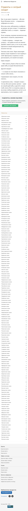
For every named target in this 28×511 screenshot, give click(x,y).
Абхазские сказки (5, 118)
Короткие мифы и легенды (6, 458)
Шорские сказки (5, 416)
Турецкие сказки (5, 369)
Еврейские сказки (5, 200)
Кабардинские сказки (6, 226)
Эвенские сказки (5, 422)
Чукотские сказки (5, 410)
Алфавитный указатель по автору (8, 481)
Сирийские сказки (5, 347)
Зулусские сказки (5, 204)
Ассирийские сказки (5, 147)
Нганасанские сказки (6, 300)
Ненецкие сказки (5, 306)
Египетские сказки (5, 202)
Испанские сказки (5, 220)
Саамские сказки (5, 339)
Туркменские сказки (5, 371)
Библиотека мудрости (8, 490)
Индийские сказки (5, 210)
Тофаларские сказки (5, 365)
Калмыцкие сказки (5, 230)
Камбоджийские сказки (6, 233)
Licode (3, 504)
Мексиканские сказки (6, 290)
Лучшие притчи (4, 451)
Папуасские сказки (5, 329)
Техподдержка (4, 496)
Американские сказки (6, 139)
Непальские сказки (5, 308)
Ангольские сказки (5, 143)
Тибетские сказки (5, 363)
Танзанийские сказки (6, 359)
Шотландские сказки (6, 418)
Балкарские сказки (5, 153)
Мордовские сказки (5, 296)
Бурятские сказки (5, 171)
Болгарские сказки (5, 165)
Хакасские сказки (5, 392)
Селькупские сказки (5, 343)
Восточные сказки (5, 179)
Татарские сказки (5, 361)
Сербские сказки (5, 345)
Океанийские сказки (5, 318)
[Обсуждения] (5, 15)
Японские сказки (5, 439)
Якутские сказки (5, 437)
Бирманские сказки (5, 163)
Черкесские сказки (5, 400)
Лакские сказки (4, 269)
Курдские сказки (5, 265)
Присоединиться (6, 492)
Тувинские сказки (5, 367)
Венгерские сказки (5, 175)
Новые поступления (5, 462)
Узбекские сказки (5, 378)
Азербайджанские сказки (7, 128)
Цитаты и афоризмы (6, 475)
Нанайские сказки (5, 298)
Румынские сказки (5, 335)
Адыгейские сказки (5, 126)
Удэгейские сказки (5, 376)
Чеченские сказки (5, 404)
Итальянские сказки (5, 222)
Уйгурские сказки (5, 380)
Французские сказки (6, 390)
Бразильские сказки (5, 169)
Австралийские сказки (6, 122)
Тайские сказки (4, 357)
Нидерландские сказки (6, 312)
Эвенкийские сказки (5, 420)
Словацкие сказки (5, 349)
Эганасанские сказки (6, 425)
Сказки (2, 465)
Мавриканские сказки (6, 279)
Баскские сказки (5, 155)
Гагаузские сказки (5, 183)
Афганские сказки (5, 149)
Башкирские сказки (5, 157)
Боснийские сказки (5, 167)
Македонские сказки (6, 284)
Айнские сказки (4, 130)
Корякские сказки (5, 255)
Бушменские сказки (5, 173)
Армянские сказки (5, 145)
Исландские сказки (5, 218)
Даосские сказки (5, 190)
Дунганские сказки (5, 198)
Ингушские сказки (5, 206)
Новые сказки (4, 472)
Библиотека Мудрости (10, 1)
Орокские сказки (5, 320)
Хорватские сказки (5, 396)
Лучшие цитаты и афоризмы (7, 477)
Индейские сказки (5, 208)
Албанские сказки (5, 132)
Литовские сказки (5, 277)
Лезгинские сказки (5, 275)
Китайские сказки (5, 249)
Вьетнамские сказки (5, 181)
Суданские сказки (5, 353)
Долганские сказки (5, 196)
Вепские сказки (4, 177)
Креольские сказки (5, 257)
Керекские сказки (5, 245)
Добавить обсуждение (10, 105)
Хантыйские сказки (5, 394)
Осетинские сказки (5, 324)
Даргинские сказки (5, 192)
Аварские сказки (5, 120)
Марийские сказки (5, 288)
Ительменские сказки (6, 224)
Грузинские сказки (5, 188)
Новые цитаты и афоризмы (7, 479)
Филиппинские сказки (6, 386)
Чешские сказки (5, 406)
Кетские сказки (4, 247)
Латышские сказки (5, 273)
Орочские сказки (5, 322)
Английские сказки (5, 141)
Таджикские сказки (5, 355)
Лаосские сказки (5, 271)
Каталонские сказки (5, 243)
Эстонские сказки (5, 431)
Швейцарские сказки (6, 414)
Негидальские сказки (6, 302)
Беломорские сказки (6, 159)
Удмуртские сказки (5, 373)
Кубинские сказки (5, 12)
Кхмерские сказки (5, 267)
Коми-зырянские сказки (6, 251)
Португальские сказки (6, 333)
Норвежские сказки (5, 316)
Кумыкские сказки (5, 263)
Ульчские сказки (5, 384)
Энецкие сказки (4, 427)
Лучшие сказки (4, 470)
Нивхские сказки (5, 310)
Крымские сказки (5, 259)
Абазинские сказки (5, 116)
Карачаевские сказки (6, 239)
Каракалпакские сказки (6, 237)
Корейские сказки (5, 253)
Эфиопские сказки (5, 433)
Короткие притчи (4, 449)
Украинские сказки (5, 382)
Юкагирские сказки (5, 435)
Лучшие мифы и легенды (6, 460)
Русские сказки (4, 337)
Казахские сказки (5, 228)
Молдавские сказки (5, 292)
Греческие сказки (5, 186)
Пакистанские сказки (6, 326)
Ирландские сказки (5, 216)
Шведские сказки (5, 412)
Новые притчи (4, 453)
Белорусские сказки (5, 161)
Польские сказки (5, 331)
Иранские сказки (5, 214)
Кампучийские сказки (6, 235)
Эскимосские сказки (5, 429)
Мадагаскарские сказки (6, 282)
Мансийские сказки (5, 286)
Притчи (3, 446)
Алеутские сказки (5, 134)
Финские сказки (5, 388)
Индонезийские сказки (6, 212)
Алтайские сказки (5, 136)
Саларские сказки (5, 341)
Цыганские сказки (5, 398)
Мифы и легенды (5, 456)
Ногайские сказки (5, 314)
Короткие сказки (4, 468)
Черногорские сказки (6, 402)
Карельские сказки (5, 241)
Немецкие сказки (5, 304)
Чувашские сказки (5, 408)
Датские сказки (4, 194)
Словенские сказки (5, 351)
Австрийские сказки (5, 124)
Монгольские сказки (6, 294)
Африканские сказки (6, 151)
